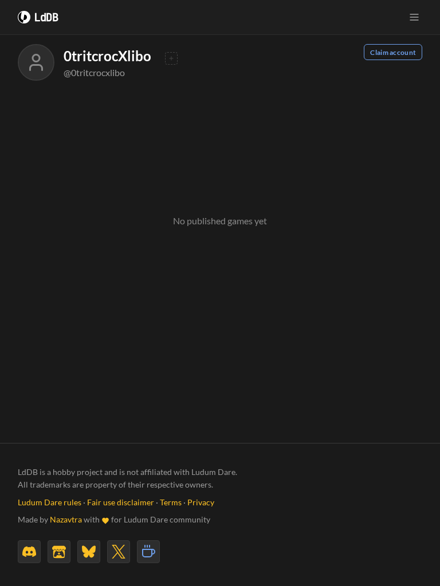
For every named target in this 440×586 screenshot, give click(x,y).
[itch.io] (59, 551)
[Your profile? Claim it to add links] (171, 58)
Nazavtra (66, 519)
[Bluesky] (88, 551)
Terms (171, 502)
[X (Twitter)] (118, 551)
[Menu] (414, 17)
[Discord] (29, 551)
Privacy (200, 502)
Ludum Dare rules (49, 502)
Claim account (393, 52)
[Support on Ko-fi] (148, 551)
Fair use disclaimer (120, 502)
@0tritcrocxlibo (94, 72)
